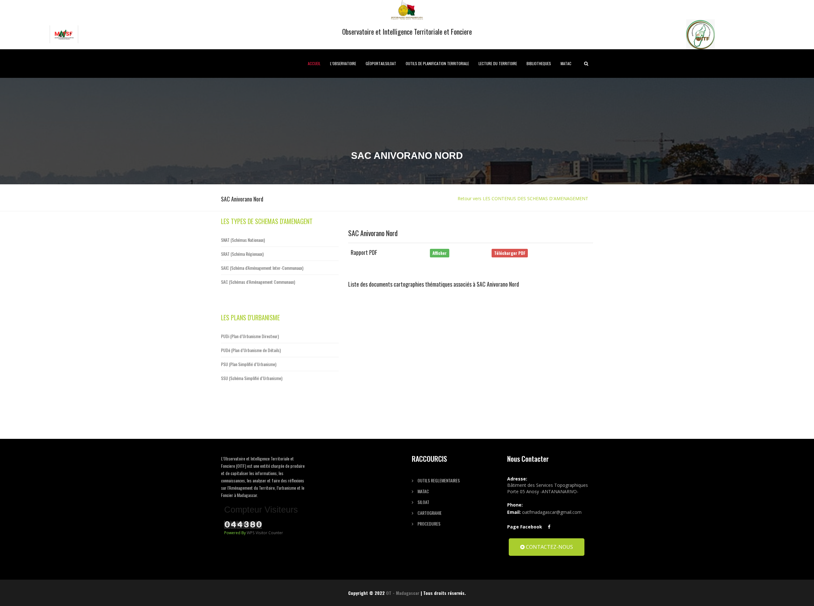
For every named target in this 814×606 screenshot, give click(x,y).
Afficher (439, 253)
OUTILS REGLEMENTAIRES (438, 480)
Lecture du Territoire (498, 63)
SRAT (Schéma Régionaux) (242, 253)
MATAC (566, 63)
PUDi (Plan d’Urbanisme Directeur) (250, 336)
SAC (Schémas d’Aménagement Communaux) (258, 281)
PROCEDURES (428, 523)
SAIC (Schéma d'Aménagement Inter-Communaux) (262, 267)
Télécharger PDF (509, 253)
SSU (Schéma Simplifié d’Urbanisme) (251, 378)
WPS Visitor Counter (265, 532)
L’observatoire (343, 63)
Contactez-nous (549, 546)
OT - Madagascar (402, 592)
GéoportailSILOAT (381, 63)
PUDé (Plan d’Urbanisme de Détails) (251, 350)
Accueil (314, 63)
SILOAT (423, 502)
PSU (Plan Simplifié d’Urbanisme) (248, 364)
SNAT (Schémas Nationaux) (243, 239)
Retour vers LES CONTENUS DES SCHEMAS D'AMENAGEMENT (523, 198)
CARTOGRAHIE (429, 512)
